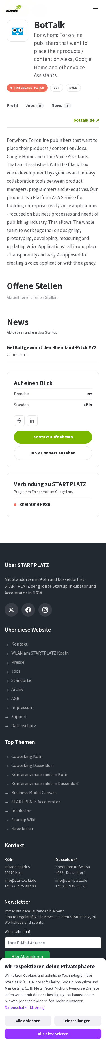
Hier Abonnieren (27, 956)
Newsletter (19, 829)
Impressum (19, 707)
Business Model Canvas (30, 792)
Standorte (18, 680)
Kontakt (16, 644)
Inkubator (18, 810)
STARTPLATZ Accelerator (32, 801)
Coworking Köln (23, 756)
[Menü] (95, 8)
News (59, 105)
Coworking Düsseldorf (29, 765)
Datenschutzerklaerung (25, 1007)
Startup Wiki (20, 819)
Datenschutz (20, 725)
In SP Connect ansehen (53, 452)
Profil (12, 105)
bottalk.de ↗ (86, 120)
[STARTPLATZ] (13, 8)
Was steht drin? (18, 931)
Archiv (14, 689)
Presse (14, 662)
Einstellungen (77, 1020)
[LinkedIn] (32, 420)
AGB (12, 698)
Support (16, 716)
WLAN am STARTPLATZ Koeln (37, 653)
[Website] (19, 420)
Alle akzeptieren (53, 1033)
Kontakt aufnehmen (53, 437)
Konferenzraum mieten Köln (36, 774)
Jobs (33, 105)
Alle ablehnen (28, 1020)
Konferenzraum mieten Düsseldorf (42, 783)
